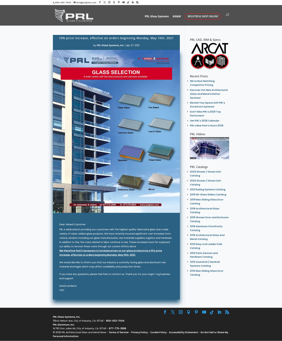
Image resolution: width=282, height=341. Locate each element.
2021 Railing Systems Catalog (207, 189)
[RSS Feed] (137, 2)
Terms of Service (119, 332)
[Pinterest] (119, 2)
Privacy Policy (139, 332)
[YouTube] (123, 2)
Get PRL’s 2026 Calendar (204, 120)
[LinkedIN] (133, 2)
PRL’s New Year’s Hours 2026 (206, 125)
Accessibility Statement (184, 332)
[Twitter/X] (104, 2)
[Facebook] (100, 2)
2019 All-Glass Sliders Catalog (208, 194)
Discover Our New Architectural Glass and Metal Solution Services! (209, 93)
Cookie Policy (158, 332)
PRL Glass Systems (157, 16)
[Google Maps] (114, 2)
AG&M (177, 16)
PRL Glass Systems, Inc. (110, 45)
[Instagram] (109, 2)
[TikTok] (128, 2)
